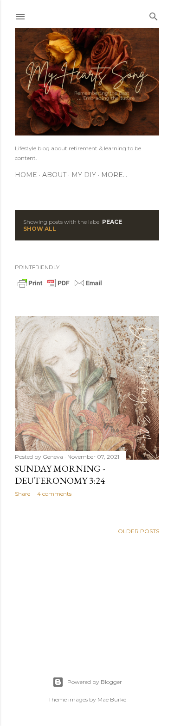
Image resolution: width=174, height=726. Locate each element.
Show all (39, 228)
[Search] (153, 15)
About (54, 175)
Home (26, 175)
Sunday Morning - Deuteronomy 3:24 (60, 474)
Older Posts (138, 531)
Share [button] (22, 493)
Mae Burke (111, 699)
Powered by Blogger (94, 681)
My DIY (83, 175)
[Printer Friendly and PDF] (60, 287)
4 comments (54, 493)
